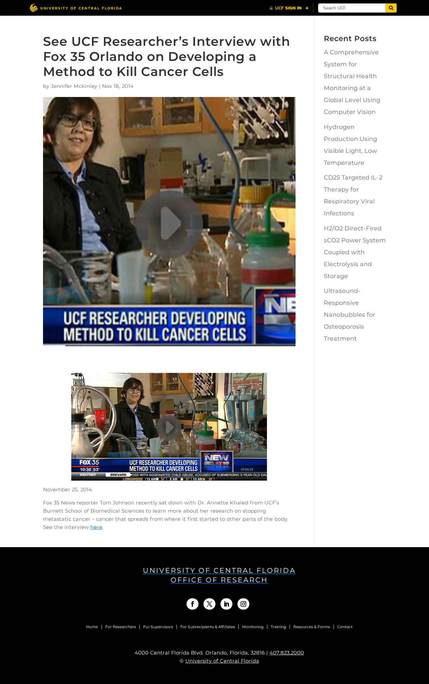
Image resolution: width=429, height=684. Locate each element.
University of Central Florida (222, 661)
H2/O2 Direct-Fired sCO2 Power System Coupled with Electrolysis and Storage (355, 252)
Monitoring (252, 627)
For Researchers (120, 627)
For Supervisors (158, 627)
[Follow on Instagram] (243, 604)
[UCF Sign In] (289, 8)
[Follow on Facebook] (192, 604)
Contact (345, 627)
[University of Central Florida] (75, 8)
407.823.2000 (286, 653)
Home (92, 627)
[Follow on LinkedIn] (226, 604)
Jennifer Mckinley (74, 86)
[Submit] (391, 8)
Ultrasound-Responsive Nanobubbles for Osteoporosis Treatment (349, 314)
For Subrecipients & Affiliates (207, 627)
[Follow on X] (209, 604)
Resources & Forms (311, 627)
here (96, 527)
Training (278, 627)
